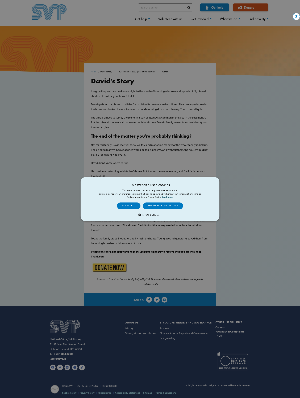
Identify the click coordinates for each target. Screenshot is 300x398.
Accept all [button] (128, 205)
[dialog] (150, 199)
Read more (167, 197)
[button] (296, 16)
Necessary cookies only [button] (163, 205)
